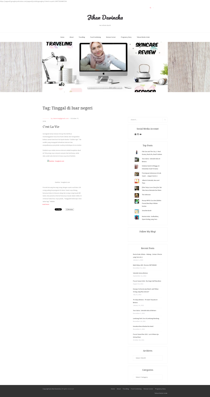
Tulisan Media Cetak (143, 37)
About (72, 37)
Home (62, 37)
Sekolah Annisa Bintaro (140, 273)
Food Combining (95, 37)
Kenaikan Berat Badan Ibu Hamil (143, 326)
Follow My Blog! (147, 231)
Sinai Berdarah (146, 210)
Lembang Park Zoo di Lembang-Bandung (146, 318)
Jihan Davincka (105, 17)
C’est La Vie (51, 127)
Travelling (82, 37)
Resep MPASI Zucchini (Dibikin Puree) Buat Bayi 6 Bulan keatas (151, 203)
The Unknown (146, 195)
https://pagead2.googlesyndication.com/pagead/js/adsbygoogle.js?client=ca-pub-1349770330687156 (33, 1)
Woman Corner (111, 37)
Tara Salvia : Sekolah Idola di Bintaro (144, 310)
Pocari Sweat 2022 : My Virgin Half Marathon (147, 281)
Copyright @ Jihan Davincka (52, 389)
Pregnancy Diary (126, 37)
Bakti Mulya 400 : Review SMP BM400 (145, 265)
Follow (71, 209)
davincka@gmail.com (61, 118)
